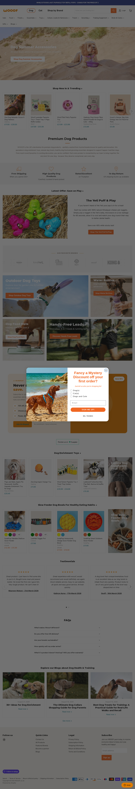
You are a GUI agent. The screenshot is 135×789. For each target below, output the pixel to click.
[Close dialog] (106, 370)
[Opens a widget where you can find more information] (127, 785)
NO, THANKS (88, 416)
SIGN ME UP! (88, 410)
